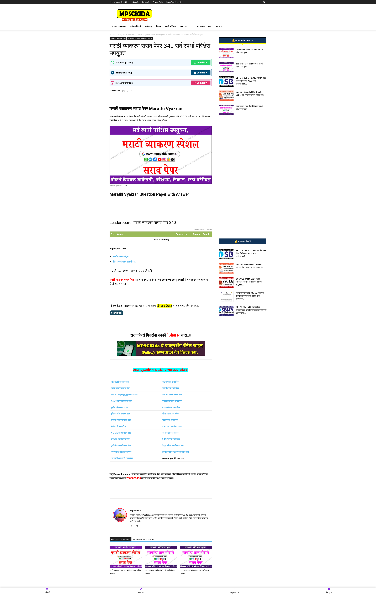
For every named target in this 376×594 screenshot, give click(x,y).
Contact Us (146, 2)
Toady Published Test (126, 34)
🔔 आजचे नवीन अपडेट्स (242, 40)
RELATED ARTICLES (120, 540)
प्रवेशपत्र (148, 26)
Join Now (202, 62)
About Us (135, 2)
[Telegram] (137, 97)
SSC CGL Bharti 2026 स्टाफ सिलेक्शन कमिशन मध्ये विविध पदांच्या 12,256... (249, 282)
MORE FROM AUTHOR (143, 540)
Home (112, 34)
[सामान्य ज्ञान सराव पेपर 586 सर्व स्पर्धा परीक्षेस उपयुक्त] (196, 557)
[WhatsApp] (130, 97)
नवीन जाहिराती (135, 26)
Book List (185, 26)
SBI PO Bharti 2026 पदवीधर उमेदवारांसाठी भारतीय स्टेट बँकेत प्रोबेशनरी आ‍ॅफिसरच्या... (251, 310)
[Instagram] (137, 526)
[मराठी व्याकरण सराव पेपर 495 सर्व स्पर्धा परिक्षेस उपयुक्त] (126, 557)
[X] (150, 97)
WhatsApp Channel (173, 2)
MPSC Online (119, 26)
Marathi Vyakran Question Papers (151, 34)
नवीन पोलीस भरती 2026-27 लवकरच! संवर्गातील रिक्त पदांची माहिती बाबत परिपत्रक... (250, 296)
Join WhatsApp (203, 26)
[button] (264, 2)
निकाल (158, 26)
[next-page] (116, 579)
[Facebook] (144, 97)
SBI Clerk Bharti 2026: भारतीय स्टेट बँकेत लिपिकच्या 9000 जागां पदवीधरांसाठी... (251, 81)
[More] (157, 97)
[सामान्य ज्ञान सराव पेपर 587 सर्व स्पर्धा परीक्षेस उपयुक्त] (161, 557)
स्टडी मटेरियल (170, 26)
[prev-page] (111, 579)
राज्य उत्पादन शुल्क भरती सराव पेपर (175, 451)
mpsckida (116, 91)
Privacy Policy (158, 2)
